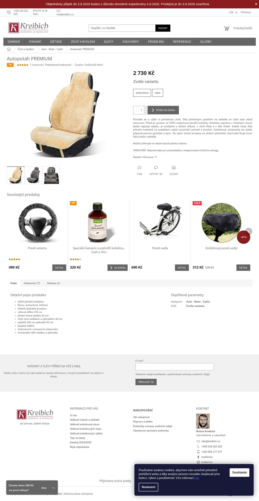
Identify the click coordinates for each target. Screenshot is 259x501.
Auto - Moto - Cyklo (198, 301)
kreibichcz (207, 456)
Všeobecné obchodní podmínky (151, 430)
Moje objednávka (79, 447)
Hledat (163, 28)
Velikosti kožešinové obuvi (84, 424)
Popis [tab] (14, 283)
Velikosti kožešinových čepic (85, 428)
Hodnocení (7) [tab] (32, 283)
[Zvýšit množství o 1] (146, 108)
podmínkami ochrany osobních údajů (189, 374)
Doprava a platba (143, 421)
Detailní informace (143, 157)
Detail (59, 267)
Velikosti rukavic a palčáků (84, 419)
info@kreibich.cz (211, 441)
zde (196, 477)
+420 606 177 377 (212, 451)
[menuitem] (14, 42)
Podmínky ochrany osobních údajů (152, 426)
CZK (231, 12)
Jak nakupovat (141, 417)
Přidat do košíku (165, 110)
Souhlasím (239, 472)
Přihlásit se (146, 382)
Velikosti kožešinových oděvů (86, 433)
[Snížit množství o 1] (146, 112)
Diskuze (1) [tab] (53, 283)
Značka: (89, 64)
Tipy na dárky (77, 437)
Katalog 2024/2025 (80, 442)
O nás (73, 415)
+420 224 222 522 (212, 446)
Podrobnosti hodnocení (58, 64)
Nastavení (148, 487)
